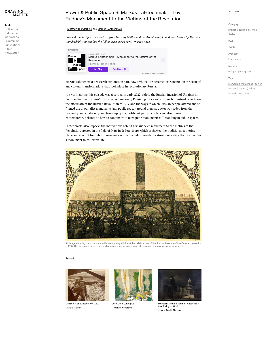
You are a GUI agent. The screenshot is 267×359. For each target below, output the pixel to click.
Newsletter (12, 52)
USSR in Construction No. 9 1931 (83, 303)
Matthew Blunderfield (79, 28)
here (128, 42)
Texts (8, 25)
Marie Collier (74, 307)
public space (244, 93)
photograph (244, 71)
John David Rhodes (170, 310)
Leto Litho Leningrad (123, 303)
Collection (11, 29)
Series (231, 34)
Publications (13, 45)
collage (232, 71)
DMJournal (12, 33)
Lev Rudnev (234, 59)
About (9, 49)
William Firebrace (123, 307)
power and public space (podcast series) (245, 88)
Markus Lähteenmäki (110, 28)
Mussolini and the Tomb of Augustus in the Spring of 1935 (178, 305)
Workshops (12, 37)
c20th (231, 46)
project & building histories (242, 29)
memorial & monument (240, 83)
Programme (12, 40)
